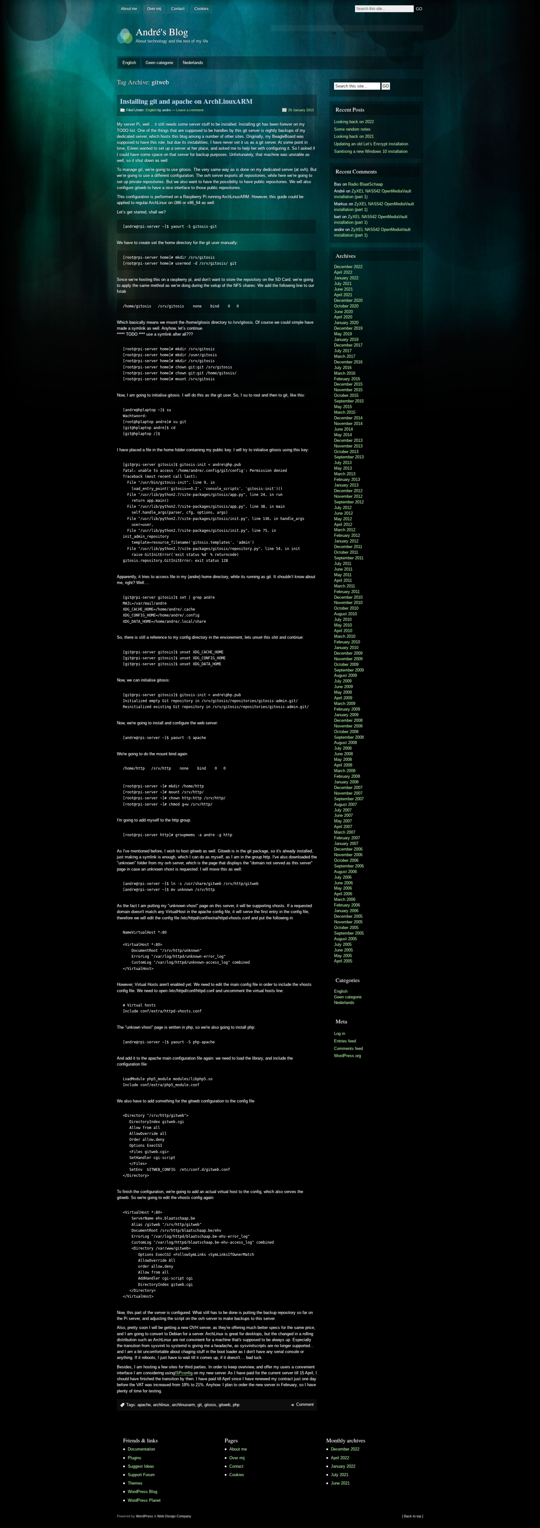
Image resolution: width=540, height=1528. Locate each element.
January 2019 (346, 339)
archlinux (161, 1404)
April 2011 (343, 580)
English (129, 62)
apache (144, 1404)
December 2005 (348, 916)
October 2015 (346, 395)
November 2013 (348, 446)
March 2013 (344, 474)
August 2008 (345, 742)
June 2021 (343, 289)
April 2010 (343, 630)
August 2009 (345, 675)
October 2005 (346, 927)
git (200, 1404)
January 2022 (346, 278)
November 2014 (348, 423)
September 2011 (348, 558)
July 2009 (343, 681)
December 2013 (348, 440)
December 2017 (348, 345)
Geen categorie (159, 62)
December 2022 (348, 266)
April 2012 (343, 524)
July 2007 (343, 810)
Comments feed (348, 1048)
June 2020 (343, 311)
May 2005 (343, 955)
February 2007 (347, 838)
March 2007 (344, 832)
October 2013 (346, 451)
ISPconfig (183, 1373)
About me (129, 9)
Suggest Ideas (141, 1466)
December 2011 (348, 546)
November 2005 (348, 922)
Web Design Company (174, 1516)
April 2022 (343, 272)
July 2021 (343, 283)
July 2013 (343, 462)
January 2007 (346, 843)
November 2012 (348, 496)
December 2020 (348, 300)
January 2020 (346, 322)
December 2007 (348, 787)
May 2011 (343, 574)
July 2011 (342, 563)
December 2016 (348, 362)
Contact (177, 9)
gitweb (224, 1404)
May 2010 (343, 625)
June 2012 (343, 513)
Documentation (141, 1449)
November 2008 (348, 726)
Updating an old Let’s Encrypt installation (371, 144)
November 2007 (348, 793)
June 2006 (343, 883)
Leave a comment (189, 110)
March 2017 (344, 356)
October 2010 (346, 608)
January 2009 (346, 714)
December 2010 (348, 597)
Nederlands (193, 62)
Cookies (201, 9)
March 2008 (344, 770)
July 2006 (343, 877)
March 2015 (344, 412)
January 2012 (346, 541)
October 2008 (346, 731)
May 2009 (343, 692)
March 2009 (344, 703)
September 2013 (349, 457)
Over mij (154, 9)
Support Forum (141, 1474)
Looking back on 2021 (354, 136)
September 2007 (349, 798)
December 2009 (348, 653)
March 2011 (344, 586)
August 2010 (345, 614)
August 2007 (345, 804)
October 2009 (346, 664)
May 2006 (343, 888)
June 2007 (343, 815)
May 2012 (343, 519)
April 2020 (343, 317)
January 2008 (346, 782)
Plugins (134, 1458)
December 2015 (348, 384)
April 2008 (343, 765)
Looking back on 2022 (354, 121)
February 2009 (347, 709)
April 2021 (343, 294)
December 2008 (348, 720)
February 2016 (347, 379)
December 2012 (348, 490)
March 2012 (344, 529)
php (236, 1404)
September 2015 (349, 401)
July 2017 (343, 350)
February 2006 (347, 905)
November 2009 (348, 659)
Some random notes (352, 129)
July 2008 (343, 748)
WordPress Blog (142, 1491)
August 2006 (345, 871)
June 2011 (343, 569)
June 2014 (343, 429)
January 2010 (346, 647)
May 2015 (343, 406)
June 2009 (343, 686)
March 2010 (344, 636)
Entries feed (345, 1041)
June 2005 (343, 950)
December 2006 (348, 849)
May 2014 (343, 434)
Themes (135, 1483)
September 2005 (349, 933)
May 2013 (343, 468)
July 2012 (343, 507)
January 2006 (346, 910)
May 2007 (343, 821)
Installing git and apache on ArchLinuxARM (186, 101)
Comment (305, 1404)
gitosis (210, 1404)
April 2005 (343, 961)
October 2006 (346, 860)
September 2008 (349, 737)
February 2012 (347, 535)
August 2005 (345, 938)
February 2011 (347, 591)
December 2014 (348, 418)
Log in (339, 1033)
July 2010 (343, 619)
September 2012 (349, 502)
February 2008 (347, 776)
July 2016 (343, 367)
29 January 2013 (301, 110)
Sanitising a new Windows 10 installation (371, 151)
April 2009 (343, 698)
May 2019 (343, 334)
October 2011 (346, 552)
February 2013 (347, 479)
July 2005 (343, 944)
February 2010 (347, 642)
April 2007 (343, 826)
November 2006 (348, 854)
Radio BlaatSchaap (365, 184)
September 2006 (349, 866)
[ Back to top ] (412, 1516)
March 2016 (344, 373)
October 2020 (346, 306)
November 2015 (348, 389)
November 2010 (348, 602)
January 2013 (346, 485)
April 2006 (343, 893)
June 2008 (343, 754)
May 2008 (343, 759)
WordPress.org (347, 1055)
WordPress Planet (144, 1500)
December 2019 (348, 328)
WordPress (144, 1516)
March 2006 (344, 899)
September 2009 (349, 670)
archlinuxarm (183, 1404)
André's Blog (162, 31)
